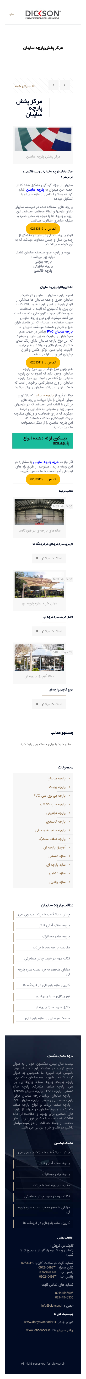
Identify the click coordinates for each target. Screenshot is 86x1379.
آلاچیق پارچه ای (54, 848)
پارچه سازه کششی (52, 804)
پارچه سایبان (35, 190)
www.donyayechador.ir (40, 1322)
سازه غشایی (57, 873)
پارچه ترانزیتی (55, 813)
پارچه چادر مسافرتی (56, 937)
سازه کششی (56, 856)
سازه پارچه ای (55, 865)
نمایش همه (23, 86)
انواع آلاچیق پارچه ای (61, 689)
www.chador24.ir (38, 1330)
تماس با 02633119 (43, 229)
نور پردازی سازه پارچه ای (53, 996)
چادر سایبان (65, 1330)
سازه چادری (57, 882)
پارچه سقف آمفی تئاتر (54, 926)
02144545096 (64, 1293)
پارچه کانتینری (55, 822)
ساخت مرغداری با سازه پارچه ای (47, 1018)
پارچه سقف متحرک (51, 839)
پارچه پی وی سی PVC (49, 796)
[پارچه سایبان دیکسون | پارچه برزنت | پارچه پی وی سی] (43, 14)
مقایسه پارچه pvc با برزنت (51, 948)
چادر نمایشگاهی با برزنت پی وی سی (44, 914)
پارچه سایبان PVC (60, 332)
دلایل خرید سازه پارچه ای (58, 617)
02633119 (27, 1263)
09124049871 (47, 1268)
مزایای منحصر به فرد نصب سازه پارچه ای (43, 972)
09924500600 (48, 1272)
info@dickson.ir (52, 1306)
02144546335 (64, 1298)
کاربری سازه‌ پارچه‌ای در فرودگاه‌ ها (52, 544)
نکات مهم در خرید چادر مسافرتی (47, 959)
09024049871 (48, 1277)
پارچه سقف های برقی (50, 830)
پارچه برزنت (57, 787)
